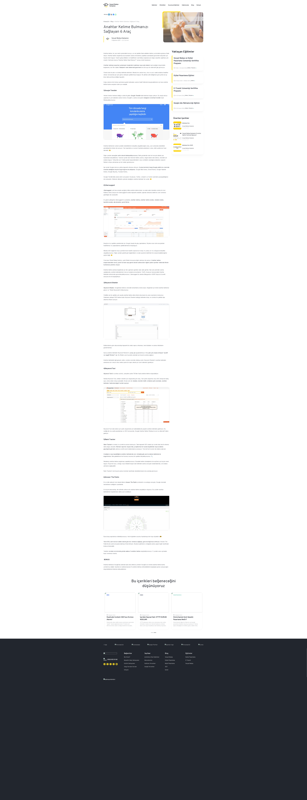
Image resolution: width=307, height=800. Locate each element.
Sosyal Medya (169, 657)
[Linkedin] (104, 664)
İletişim (199, 5)
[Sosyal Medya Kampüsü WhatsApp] (105, 659)
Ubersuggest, (108, 190)
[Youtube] (117, 664)
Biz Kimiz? (127, 657)
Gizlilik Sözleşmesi (129, 663)
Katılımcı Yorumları (150, 663)
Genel (108, 595)
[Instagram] (114, 664)
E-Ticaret (188, 660)
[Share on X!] (111, 14)
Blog (192, 5)
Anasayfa (106, 21)
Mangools (147, 274)
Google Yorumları (149, 667)
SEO (166, 667)
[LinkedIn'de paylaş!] (109, 14)
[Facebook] (107, 664)
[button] (101, 613)
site (115, 202)
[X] (111, 664)
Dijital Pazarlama (170, 660)
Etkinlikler (163, 5)
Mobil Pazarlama (170, 663)
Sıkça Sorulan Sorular (130, 667)
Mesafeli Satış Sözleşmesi (131, 660)
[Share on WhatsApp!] (115, 14)
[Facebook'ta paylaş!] (113, 14)
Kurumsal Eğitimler (173, 5)
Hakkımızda (185, 5)
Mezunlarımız (148, 660)
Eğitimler (154, 5)
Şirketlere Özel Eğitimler (151, 657)
